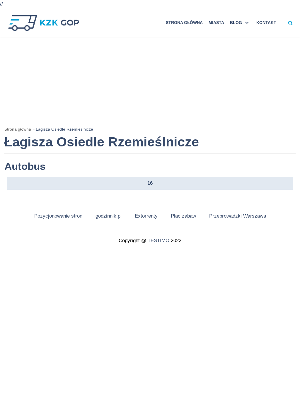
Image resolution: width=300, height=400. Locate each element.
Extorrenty (146, 216)
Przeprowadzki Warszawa (237, 216)
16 (150, 183)
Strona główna (184, 22)
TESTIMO (158, 240)
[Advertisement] (150, 81)
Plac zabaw (183, 216)
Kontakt (266, 22)
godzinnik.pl (109, 216)
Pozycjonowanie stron (58, 216)
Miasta (216, 22)
